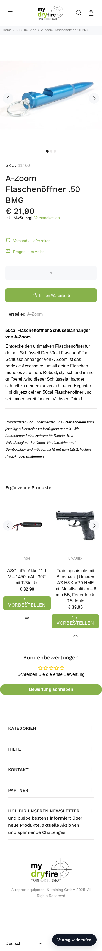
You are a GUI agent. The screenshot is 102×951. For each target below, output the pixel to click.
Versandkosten (47, 218)
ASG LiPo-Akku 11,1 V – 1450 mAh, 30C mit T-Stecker (27, 576)
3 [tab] (55, 151)
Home (7, 30)
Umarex (75, 559)
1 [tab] (47, 151)
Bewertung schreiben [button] (51, 689)
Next (94, 98)
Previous (8, 98)
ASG (27, 559)
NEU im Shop (26, 30)
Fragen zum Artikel (29, 251)
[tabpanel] (51, 95)
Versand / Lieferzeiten (32, 241)
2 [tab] (51, 151)
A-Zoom (35, 314)
